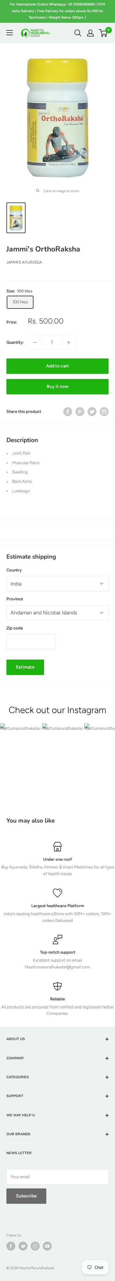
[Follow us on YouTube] (47, 1246)
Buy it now (57, 386)
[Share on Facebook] (67, 411)
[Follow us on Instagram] (35, 1246)
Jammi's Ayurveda (24, 262)
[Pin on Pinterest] (79, 411)
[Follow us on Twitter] (23, 1246)
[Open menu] (9, 32)
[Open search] (77, 33)
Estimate (25, 667)
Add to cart (57, 366)
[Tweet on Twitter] (92, 411)
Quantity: (15, 342)
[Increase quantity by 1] (68, 342)
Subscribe (26, 1196)
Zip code (14, 628)
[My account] (90, 33)
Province (14, 598)
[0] (103, 33)
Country (14, 570)
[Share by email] (104, 411)
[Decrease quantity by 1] (35, 342)
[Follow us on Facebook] (10, 1246)
